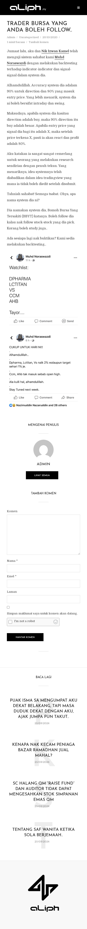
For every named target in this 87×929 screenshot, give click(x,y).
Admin (11, 37)
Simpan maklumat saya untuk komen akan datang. (42, 613)
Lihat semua (42, 475)
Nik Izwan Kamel (55, 51)
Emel (11, 576)
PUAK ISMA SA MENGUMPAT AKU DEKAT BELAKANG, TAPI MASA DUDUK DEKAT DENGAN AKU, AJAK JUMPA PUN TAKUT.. (43, 709)
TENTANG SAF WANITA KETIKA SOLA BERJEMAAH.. (43, 832)
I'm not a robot (24, 621)
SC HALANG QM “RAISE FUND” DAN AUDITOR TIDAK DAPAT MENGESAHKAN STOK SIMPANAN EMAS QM (43, 792)
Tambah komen (39, 42)
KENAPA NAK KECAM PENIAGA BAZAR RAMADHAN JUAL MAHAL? (43, 750)
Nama (12, 560)
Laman (12, 591)
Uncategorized (29, 37)
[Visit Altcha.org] (55, 622)
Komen (12, 511)
